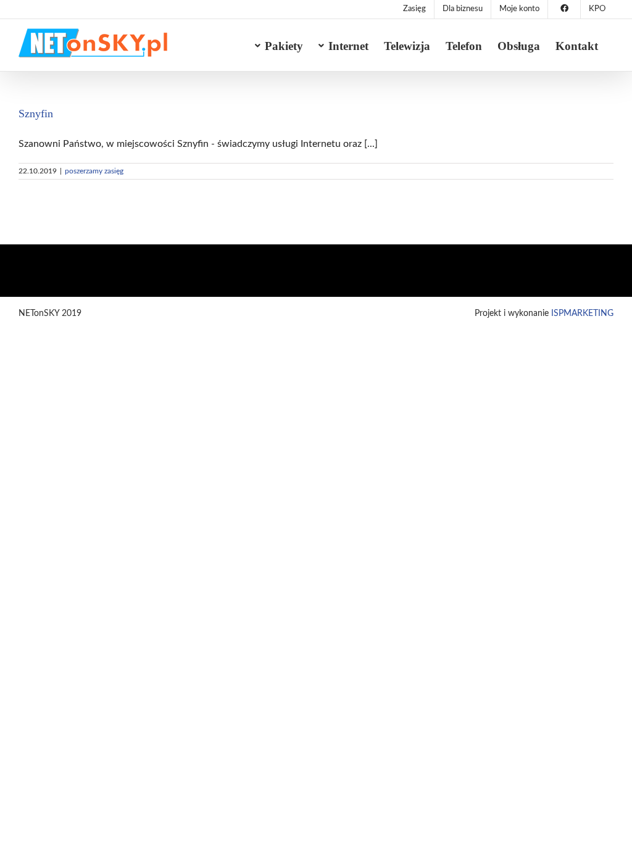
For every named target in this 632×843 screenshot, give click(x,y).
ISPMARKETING (582, 313)
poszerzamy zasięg (94, 171)
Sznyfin (36, 113)
